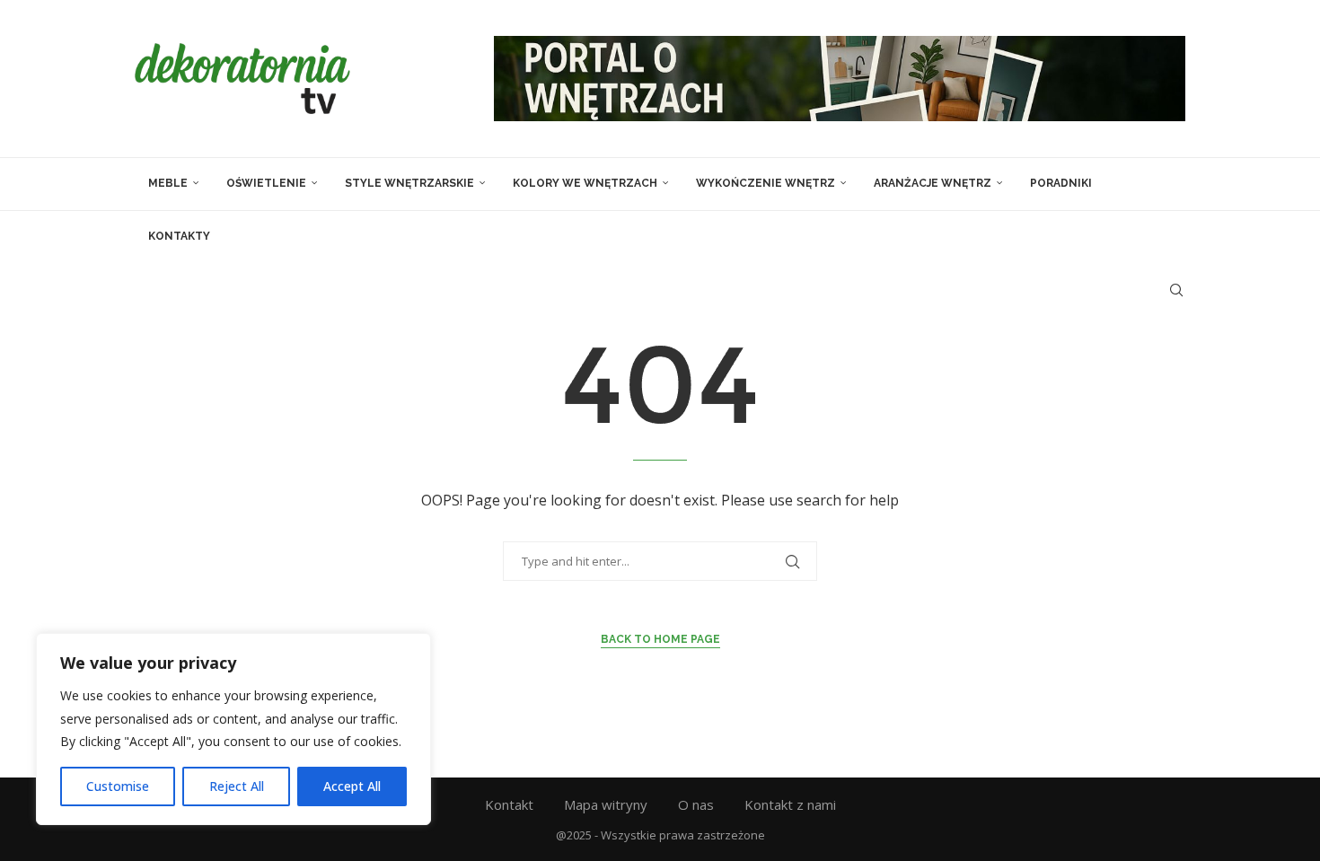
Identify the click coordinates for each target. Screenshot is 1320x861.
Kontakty (179, 236)
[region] (233, 729)
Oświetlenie (266, 183)
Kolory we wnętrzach (585, 183)
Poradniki (1061, 183)
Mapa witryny (605, 804)
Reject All (236, 786)
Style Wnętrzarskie (409, 183)
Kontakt (509, 804)
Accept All (352, 786)
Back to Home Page (660, 639)
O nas (696, 804)
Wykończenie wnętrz (765, 183)
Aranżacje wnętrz (932, 183)
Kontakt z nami (790, 804)
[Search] (1176, 290)
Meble (168, 183)
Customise (117, 786)
